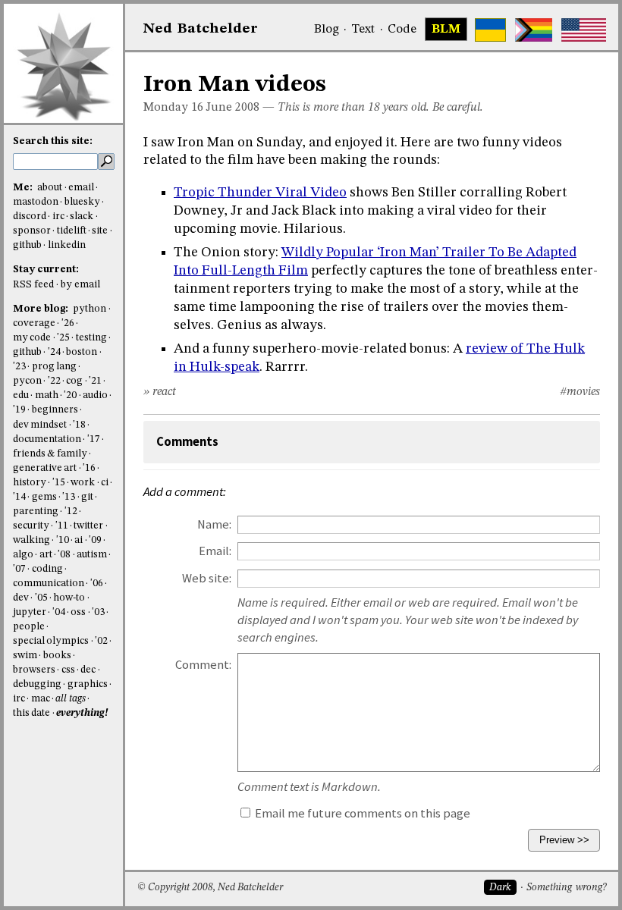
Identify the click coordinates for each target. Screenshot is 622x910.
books (57, 656)
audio (95, 395)
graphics (88, 684)
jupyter (29, 612)
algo (23, 555)
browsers (34, 670)
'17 (93, 439)
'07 (19, 569)
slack (81, 216)
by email (80, 285)
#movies (580, 392)
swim (25, 656)
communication (48, 583)
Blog (326, 30)
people (29, 627)
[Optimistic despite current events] (583, 30)
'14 (19, 497)
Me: (24, 188)
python (89, 309)
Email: (215, 551)
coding (47, 569)
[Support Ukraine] (490, 30)
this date (31, 713)
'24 (54, 352)
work (83, 483)
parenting (35, 511)
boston (81, 352)
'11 (61, 526)
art (45, 555)
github (27, 245)
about (49, 188)
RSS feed (33, 285)
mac (40, 699)
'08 (64, 555)
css (68, 670)
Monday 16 (173, 108)
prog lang (54, 367)
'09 (95, 540)
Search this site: (53, 141)
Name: (214, 524)
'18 (79, 425)
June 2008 (232, 108)
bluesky (82, 202)
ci (104, 483)
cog (74, 381)
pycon (27, 381)
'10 (62, 540)
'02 (101, 641)
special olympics (51, 641)
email (81, 188)
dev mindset (40, 425)
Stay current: (46, 270)
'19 (19, 410)
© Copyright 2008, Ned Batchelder (210, 888)
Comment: (203, 665)
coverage (34, 323)
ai (78, 540)
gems (44, 497)
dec (88, 670)
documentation (47, 439)
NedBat (200, 28)
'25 (63, 338)
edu (21, 395)
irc (58, 216)
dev (21, 598)
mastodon (35, 202)
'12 (70, 511)
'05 (41, 598)
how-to (69, 598)
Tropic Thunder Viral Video (260, 192)
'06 (96, 583)
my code (32, 338)
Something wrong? (566, 888)
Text (363, 30)
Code (402, 30)
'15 (58, 483)
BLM (446, 30)
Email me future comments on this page (361, 813)
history (29, 483)
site (100, 231)
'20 (70, 395)
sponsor (32, 231)
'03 (98, 612)
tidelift (71, 231)
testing (91, 338)
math (46, 395)
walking (31, 540)
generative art (45, 468)
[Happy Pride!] (533, 30)
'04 (58, 612)
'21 (95, 381)
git (87, 497)
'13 (68, 497)
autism (92, 555)
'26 (67, 323)
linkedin (67, 245)
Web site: (206, 578)
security (31, 526)
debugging (37, 684)
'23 (19, 367)
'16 (89, 468)
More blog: (42, 309)
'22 (54, 381)
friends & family (50, 454)
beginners (55, 410)
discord (29, 216)
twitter (88, 526)
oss (78, 612)
